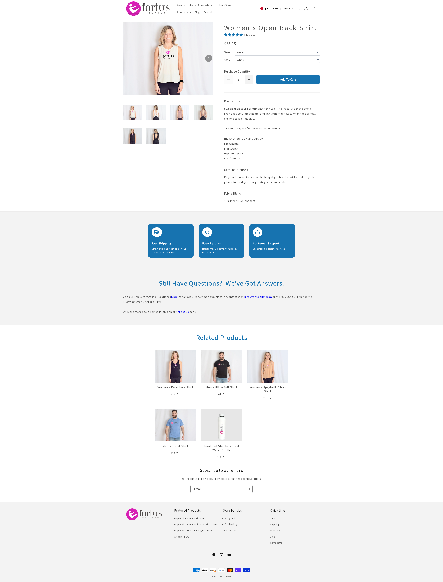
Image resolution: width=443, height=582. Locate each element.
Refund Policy (229, 524)
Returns (274, 518)
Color (228, 59)
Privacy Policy (229, 518)
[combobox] (264, 8)
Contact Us (276, 542)
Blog (272, 536)
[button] (180, 4)
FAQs (174, 297)
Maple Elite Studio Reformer (189, 518)
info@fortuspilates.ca (258, 297)
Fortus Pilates (225, 577)
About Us (183, 312)
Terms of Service (231, 530)
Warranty (275, 530)
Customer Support (266, 243)
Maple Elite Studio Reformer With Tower (196, 524)
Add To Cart (288, 79)
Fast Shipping (161, 243)
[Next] (208, 58)
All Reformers (181, 536)
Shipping (275, 524)
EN (266, 8)
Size (227, 52)
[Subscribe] (248, 489)
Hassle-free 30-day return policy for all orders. (219, 250)
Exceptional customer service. (269, 248)
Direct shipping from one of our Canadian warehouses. (169, 250)
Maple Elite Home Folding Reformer (193, 530)
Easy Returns (211, 243)
